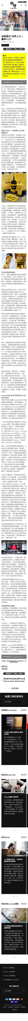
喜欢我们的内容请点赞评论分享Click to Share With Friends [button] (14, 680)
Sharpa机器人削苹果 (11, 797)
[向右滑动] (17, 768)
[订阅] (23, 702)
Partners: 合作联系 (9, 971)
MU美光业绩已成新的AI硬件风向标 (13, 733)
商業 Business (5, 45)
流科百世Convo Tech (8, 775)
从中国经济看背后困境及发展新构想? (13, 927)
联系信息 (15, 1009)
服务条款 (23, 1007)
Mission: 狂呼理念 (8, 968)
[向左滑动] (10, 768)
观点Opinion (5, 837)
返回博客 (15, 688)
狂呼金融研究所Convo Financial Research (13, 82)
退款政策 (11, 1007)
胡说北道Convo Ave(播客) (10, 904)
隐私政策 (17, 1007)
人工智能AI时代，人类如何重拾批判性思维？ (13, 860)
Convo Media (13, 1005)
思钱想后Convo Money (9, 710)
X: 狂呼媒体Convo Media (11, 979)
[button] (2, 5)
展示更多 (4, 669)
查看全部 (24, 710)
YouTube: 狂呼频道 (9, 975)
